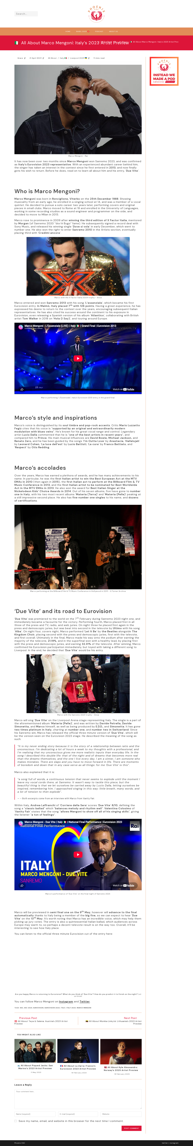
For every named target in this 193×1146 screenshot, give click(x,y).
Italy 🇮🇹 (63, 58)
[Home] (97, 42)
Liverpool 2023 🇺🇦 (78, 58)
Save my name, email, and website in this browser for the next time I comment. (71, 1121)
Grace (20, 58)
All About (52, 58)
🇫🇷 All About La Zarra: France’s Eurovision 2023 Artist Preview (78, 1067)
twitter (165, 1143)
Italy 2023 (71, 1008)
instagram (174, 1143)
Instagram (66, 1001)
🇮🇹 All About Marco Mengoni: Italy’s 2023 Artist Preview (156, 42)
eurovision (38, 1008)
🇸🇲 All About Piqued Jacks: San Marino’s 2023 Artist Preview (35, 1067)
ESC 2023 (28, 1008)
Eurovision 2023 (52, 1008)
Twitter (85, 1001)
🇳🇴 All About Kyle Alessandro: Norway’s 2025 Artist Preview (121, 1069)
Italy (63, 1008)
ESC (21, 1008)
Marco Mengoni (84, 1008)
